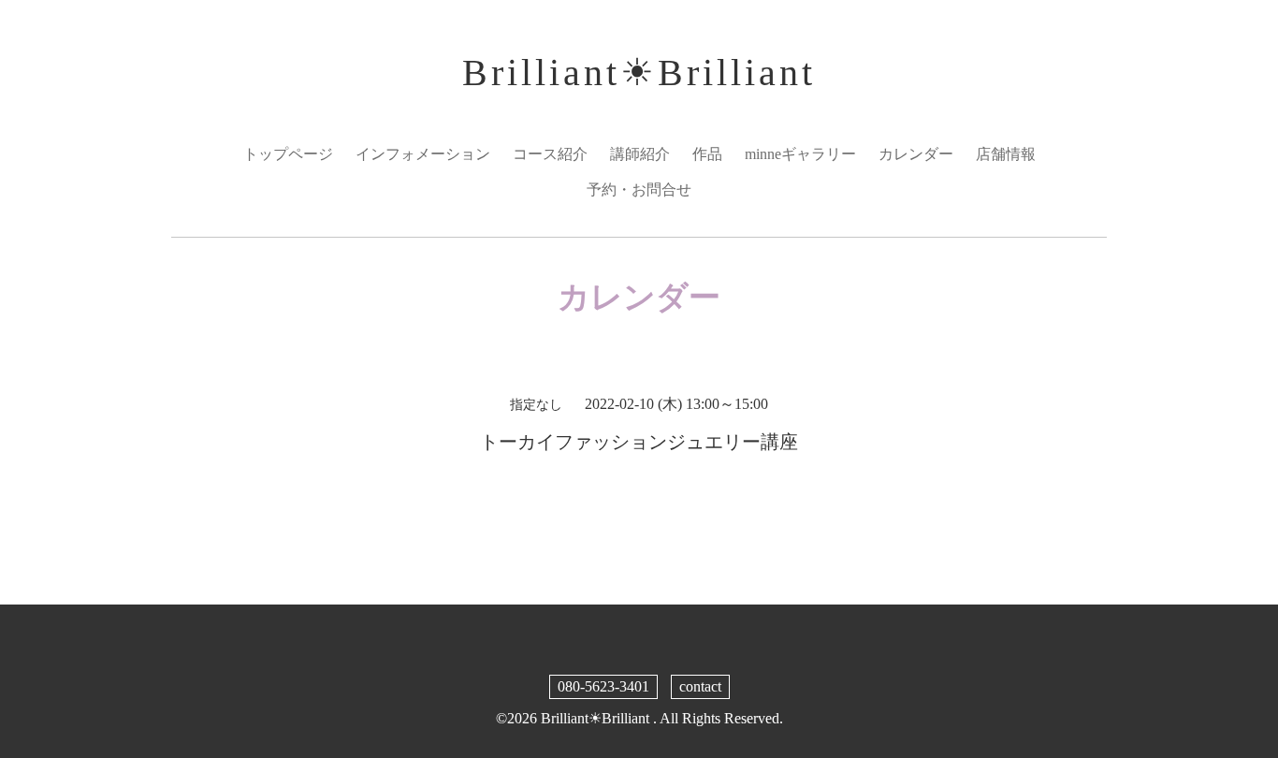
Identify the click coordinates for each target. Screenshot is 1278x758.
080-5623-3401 (603, 686)
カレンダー (916, 154)
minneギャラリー (800, 154)
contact (700, 686)
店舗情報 (1006, 154)
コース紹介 (550, 154)
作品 (707, 154)
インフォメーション (423, 154)
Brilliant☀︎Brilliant (639, 72)
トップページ (288, 154)
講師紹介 (640, 154)
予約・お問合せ (639, 189)
